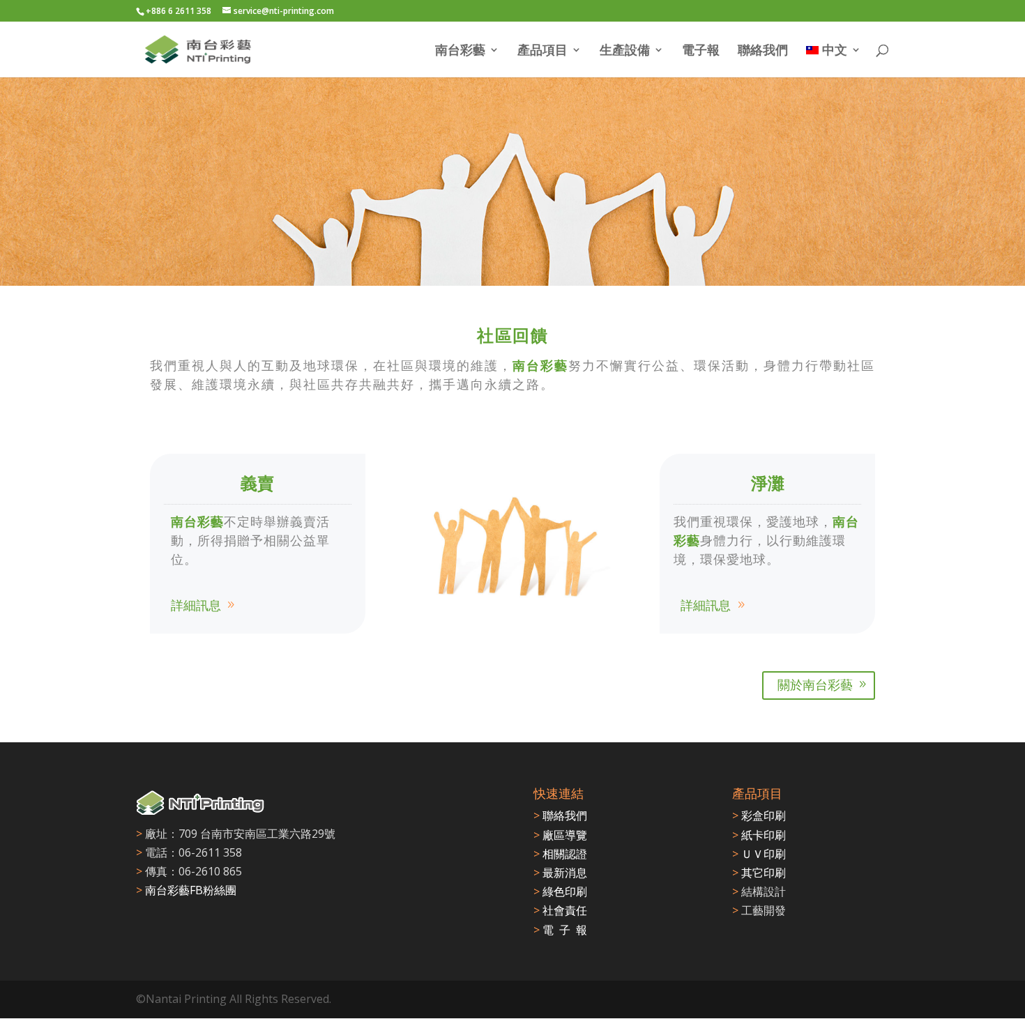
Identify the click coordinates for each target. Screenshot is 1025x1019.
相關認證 (560, 853)
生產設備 (625, 51)
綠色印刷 (560, 891)
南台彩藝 (460, 51)
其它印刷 (759, 872)
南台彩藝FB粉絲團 (190, 890)
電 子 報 (560, 929)
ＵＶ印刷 (759, 853)
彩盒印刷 (759, 815)
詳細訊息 (196, 605)
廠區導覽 (560, 835)
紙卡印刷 (759, 835)
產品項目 (542, 51)
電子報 (701, 51)
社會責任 (560, 910)
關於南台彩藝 (815, 684)
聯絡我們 (763, 51)
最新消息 (560, 872)
